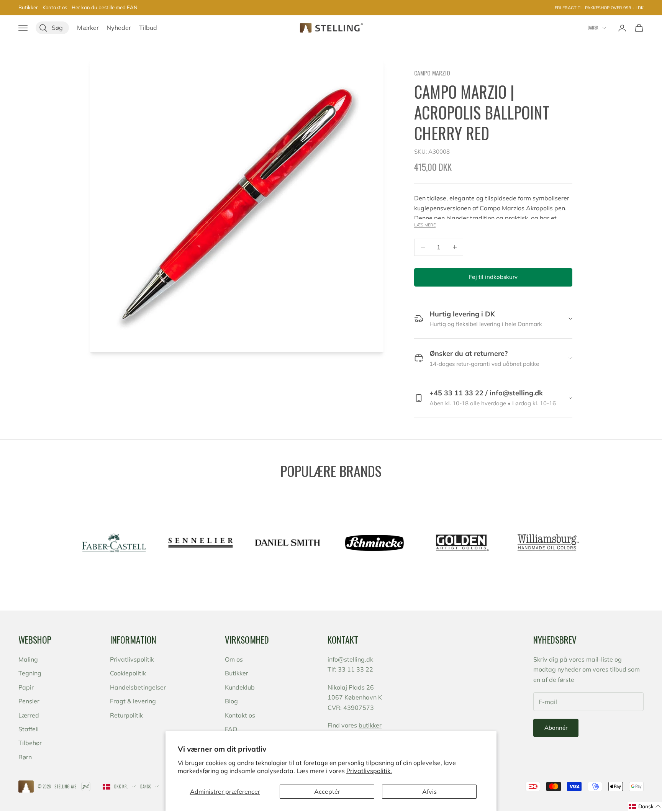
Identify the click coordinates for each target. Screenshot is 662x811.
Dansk (593, 28)
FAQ (231, 729)
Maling (28, 659)
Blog (231, 701)
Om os (234, 659)
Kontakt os (55, 7)
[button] (645, 806)
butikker (370, 725)
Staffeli (28, 729)
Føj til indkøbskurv (493, 276)
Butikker (28, 7)
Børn (25, 757)
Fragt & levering (133, 701)
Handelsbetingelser (138, 687)
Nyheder (119, 27)
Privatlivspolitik (132, 659)
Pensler (28, 701)
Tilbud (148, 27)
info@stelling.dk (350, 659)
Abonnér (555, 727)
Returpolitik (126, 715)
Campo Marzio (432, 72)
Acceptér (327, 791)
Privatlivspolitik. (369, 771)
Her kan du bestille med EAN (105, 7)
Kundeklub (240, 687)
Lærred (28, 715)
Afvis (429, 791)
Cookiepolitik (128, 673)
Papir (26, 687)
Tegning (29, 673)
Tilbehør (30, 743)
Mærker (88, 27)
